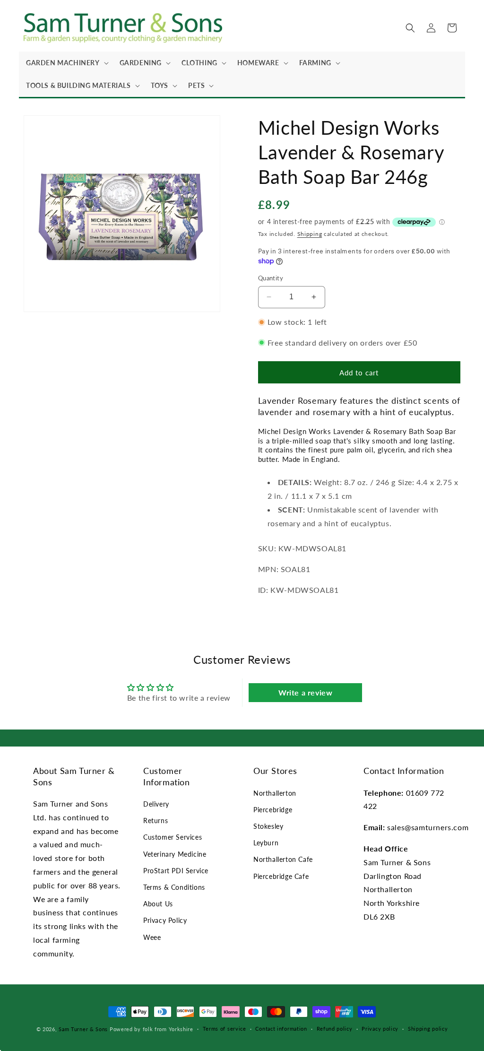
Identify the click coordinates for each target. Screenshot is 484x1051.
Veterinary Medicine (174, 854)
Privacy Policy (165, 920)
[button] (65, 63)
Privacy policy (380, 1028)
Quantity (270, 278)
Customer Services (172, 837)
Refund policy (335, 1028)
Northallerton (274, 793)
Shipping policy (428, 1028)
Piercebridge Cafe (281, 876)
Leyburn (265, 843)
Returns (155, 820)
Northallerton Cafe (283, 859)
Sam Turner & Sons (83, 1029)
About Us (158, 904)
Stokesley (268, 826)
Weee (152, 937)
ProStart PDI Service (175, 871)
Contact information (281, 1028)
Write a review (305, 692)
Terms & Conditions (174, 887)
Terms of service (224, 1028)
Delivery (156, 804)
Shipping (309, 233)
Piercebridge (272, 810)
